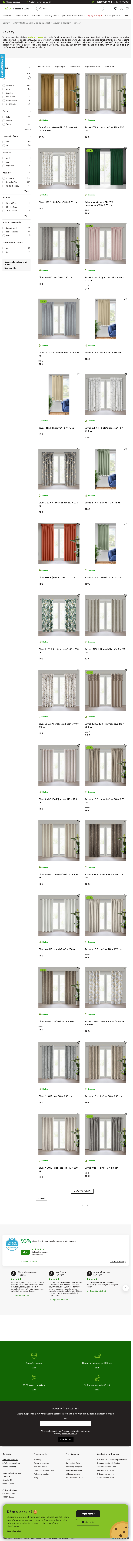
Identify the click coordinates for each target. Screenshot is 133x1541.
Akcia (18, 89)
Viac (41, 47)
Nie (18, 145)
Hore (42, 1198)
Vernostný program (74, 1467)
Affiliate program (73, 1474)
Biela (18, 117)
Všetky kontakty (9, 1467)
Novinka (18, 93)
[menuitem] (7, 16)
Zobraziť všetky (118, 1261)
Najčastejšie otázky (74, 1470)
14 (87, 1205)
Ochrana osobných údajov (108, 1463)
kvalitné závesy (35, 37)
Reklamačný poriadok (106, 1467)
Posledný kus (18, 100)
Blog (36, 1477)
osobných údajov (69, 1434)
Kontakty (37, 1459)
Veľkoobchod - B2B (74, 1477)
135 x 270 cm (18, 211)
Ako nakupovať (40, 1467)
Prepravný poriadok (105, 1470)
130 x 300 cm (18, 203)
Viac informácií (14, 1531)
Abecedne (109, 66)
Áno (18, 142)
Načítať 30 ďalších (82, 1191)
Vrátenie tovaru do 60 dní (40, 2)
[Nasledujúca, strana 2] (82, 1205)
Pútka (18, 235)
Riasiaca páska (18, 232)
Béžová (18, 121)
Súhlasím (88, 1513)
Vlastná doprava (13, 2)
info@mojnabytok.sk (11, 1463)
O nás (68, 1459)
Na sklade (18, 85)
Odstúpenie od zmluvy (107, 1474)
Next (125, 1288)
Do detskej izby (18, 186)
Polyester (18, 166)
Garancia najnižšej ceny (44, 1470)
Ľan (18, 162)
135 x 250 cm (18, 207)
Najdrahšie (75, 66)
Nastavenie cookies (105, 1477)
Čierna (18, 124)
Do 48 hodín (18, 104)
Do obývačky (18, 182)
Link (34, 1367)
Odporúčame (44, 66)
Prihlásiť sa (65, 1439)
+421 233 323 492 (112, 2)
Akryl (18, 158)
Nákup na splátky (41, 1474)
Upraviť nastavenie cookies (63, 1538)
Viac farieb (18, 97)
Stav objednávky (73, 1463)
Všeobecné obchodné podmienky (112, 1459)
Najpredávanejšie (92, 66)
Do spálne (18, 178)
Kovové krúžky (18, 228)
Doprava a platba (41, 1463)
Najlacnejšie (60, 66)
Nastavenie (88, 1522)
